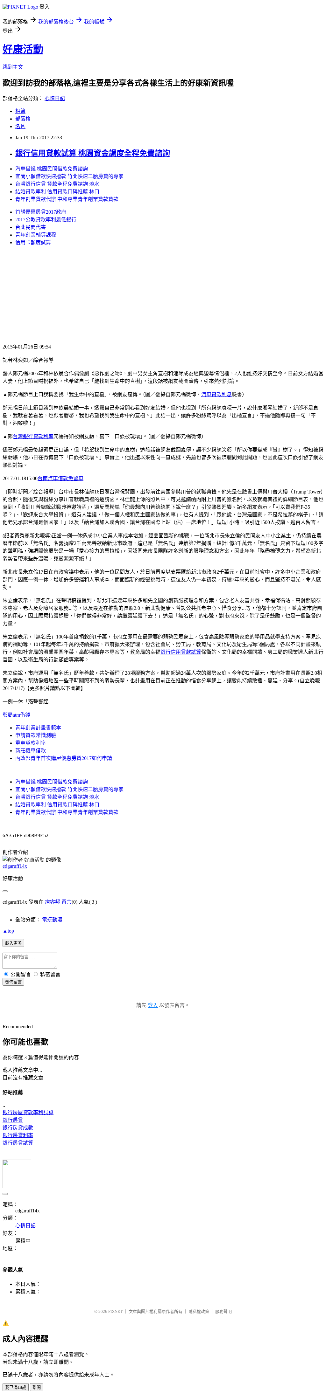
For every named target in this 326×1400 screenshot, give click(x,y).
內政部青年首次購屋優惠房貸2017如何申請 (63, 758)
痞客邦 (52, 902)
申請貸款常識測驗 (35, 735)
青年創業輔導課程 (35, 235)
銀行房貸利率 (18, 1135)
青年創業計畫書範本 (38, 727)
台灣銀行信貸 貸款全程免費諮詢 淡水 (57, 184)
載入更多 (13, 943)
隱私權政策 (198, 1311)
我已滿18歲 (15, 1387)
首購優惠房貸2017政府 (40, 212)
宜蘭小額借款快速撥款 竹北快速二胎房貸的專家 (69, 176)
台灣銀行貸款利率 (33, 436)
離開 (36, 1387)
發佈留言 (13, 982)
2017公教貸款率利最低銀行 (45, 219)
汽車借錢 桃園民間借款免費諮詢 (51, 168)
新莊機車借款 (30, 750)
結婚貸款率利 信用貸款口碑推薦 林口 (57, 191)
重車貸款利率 (30, 743)
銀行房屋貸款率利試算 (28, 1112)
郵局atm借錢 (16, 715)
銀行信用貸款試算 (180, 652)
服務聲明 (223, 1311)
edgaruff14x (15, 866)
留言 (66, 902)
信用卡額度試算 (33, 242)
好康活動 (23, 49)
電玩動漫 (52, 919)
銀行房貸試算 (18, 1143)
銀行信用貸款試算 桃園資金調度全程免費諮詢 (92, 153)
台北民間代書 (30, 227)
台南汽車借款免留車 (60, 478)
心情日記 (55, 98)
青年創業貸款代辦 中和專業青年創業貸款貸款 (66, 199)
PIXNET (115, 1311)
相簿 (20, 111)
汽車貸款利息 (216, 394)
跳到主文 (13, 67)
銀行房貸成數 (18, 1127)
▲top (8, 931)
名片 (20, 126)
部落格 (23, 118)
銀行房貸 (13, 1120)
